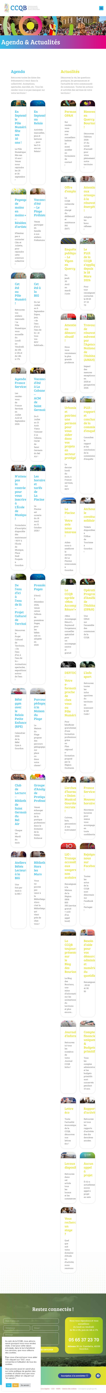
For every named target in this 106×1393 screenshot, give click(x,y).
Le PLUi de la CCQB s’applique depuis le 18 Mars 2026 (91, 264)
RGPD (58, 1389)
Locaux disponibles (73, 1165)
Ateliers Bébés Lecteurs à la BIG (21, 870)
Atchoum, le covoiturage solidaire (92, 515)
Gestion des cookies (69, 1389)
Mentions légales (43, 1389)
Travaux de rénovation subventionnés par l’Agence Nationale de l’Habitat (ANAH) (94, 342)
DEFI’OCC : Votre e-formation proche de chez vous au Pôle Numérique (73, 693)
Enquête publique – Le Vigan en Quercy (71, 259)
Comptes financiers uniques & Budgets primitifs (91, 1041)
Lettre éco (69, 1110)
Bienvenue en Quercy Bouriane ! (91, 119)
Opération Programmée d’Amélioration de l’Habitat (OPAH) (94, 599)
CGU (53, 1389)
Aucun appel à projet (88, 1169)
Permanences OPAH (74, 113)
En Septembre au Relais (42, 117)
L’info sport (88, 674)
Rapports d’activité (90, 1110)
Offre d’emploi (71, 189)
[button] (101, 8)
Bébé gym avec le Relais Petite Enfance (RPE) (21, 712)
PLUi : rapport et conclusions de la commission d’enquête (92, 419)
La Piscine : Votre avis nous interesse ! (71, 522)
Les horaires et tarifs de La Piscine (40, 487)
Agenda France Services (21, 383)
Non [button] (15, 1385)
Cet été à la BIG (37, 290)
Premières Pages (41, 587)
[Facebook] (98, 1375)
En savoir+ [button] (25, 1385)
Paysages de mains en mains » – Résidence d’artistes (22, 213)
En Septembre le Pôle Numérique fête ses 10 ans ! (23, 126)
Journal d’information (75, 1034)
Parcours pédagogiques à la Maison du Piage (44, 709)
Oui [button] (8, 1385)
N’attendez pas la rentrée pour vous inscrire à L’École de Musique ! (22, 497)
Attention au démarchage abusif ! (74, 332)
